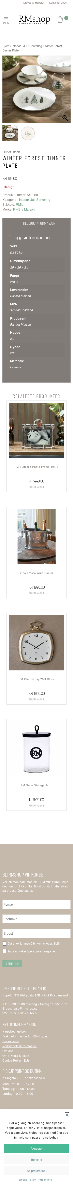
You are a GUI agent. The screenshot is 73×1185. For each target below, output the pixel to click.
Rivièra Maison (24, 209)
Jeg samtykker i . (32, 951)
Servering (35, 46)
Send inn (12, 963)
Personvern (45, 1179)
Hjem (5, 46)
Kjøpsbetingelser (14, 1031)
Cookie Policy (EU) (15, 1060)
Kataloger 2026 (58, 2)
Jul (25, 46)
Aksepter (37, 1148)
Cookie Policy (27, 1179)
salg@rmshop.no (26, 1008)
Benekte (36, 1159)
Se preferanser (36, 1170)
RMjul (20, 204)
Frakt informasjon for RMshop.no (25, 1036)
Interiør (16, 46)
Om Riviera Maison (15, 1055)
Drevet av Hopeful (33, 2)
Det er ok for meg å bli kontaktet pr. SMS (34, 943)
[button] (67, 1114)
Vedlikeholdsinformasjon (19, 1046)
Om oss (7, 1051)
